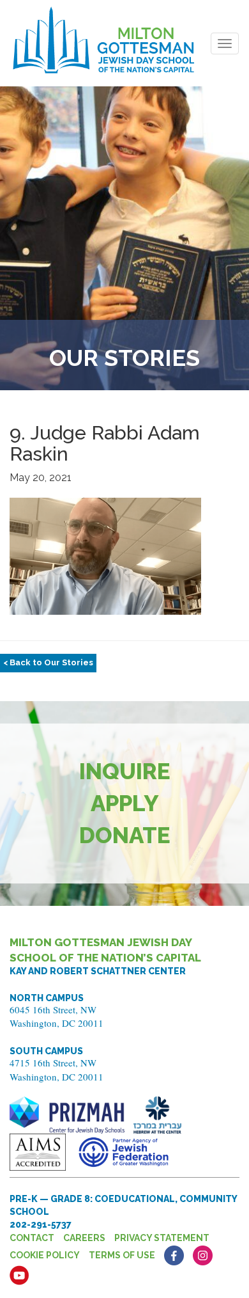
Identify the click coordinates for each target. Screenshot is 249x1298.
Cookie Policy (45, 1255)
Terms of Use (122, 1255)
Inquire (124, 771)
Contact (32, 1238)
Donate (124, 835)
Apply (125, 803)
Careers (84, 1238)
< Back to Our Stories (48, 662)
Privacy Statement (161, 1238)
